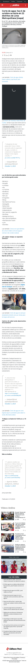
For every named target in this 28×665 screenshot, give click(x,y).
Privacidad (14, 659)
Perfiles (13, 1)
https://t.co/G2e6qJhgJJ (11, 393)
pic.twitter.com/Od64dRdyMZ (13, 395)
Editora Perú (7, 657)
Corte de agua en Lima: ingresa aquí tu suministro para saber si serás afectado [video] (13, 413)
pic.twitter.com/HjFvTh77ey (12, 158)
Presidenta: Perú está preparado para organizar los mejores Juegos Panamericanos (20, 536)
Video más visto (14, 557)
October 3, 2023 (10, 404)
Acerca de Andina (14, 657)
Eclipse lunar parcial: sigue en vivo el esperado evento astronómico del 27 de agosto (13, 597)
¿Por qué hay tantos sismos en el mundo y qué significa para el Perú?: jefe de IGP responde (14, 626)
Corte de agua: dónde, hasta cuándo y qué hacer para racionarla (12, 79)
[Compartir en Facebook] (23, 519)
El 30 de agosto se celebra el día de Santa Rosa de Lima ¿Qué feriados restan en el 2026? (14, 586)
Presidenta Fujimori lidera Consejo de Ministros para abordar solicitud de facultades (13, 633)
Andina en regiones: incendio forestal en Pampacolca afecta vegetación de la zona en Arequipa (20, 547)
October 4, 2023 (10, 166)
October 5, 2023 (10, 486)
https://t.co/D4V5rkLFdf (11, 475)
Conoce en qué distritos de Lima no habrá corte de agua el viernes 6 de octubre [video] (13, 231)
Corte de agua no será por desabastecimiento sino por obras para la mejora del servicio (14, 315)
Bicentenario (6, 1)
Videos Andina (8, 508)
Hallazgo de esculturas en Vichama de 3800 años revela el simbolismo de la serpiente (13, 614)
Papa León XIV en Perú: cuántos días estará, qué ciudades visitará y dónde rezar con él (14, 603)
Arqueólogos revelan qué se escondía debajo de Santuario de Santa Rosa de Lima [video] (14, 620)
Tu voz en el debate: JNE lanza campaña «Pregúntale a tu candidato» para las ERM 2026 (20, 525)
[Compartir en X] (25, 519)
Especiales (19, 1)
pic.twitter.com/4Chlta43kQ (12, 477)
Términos (22, 657)
